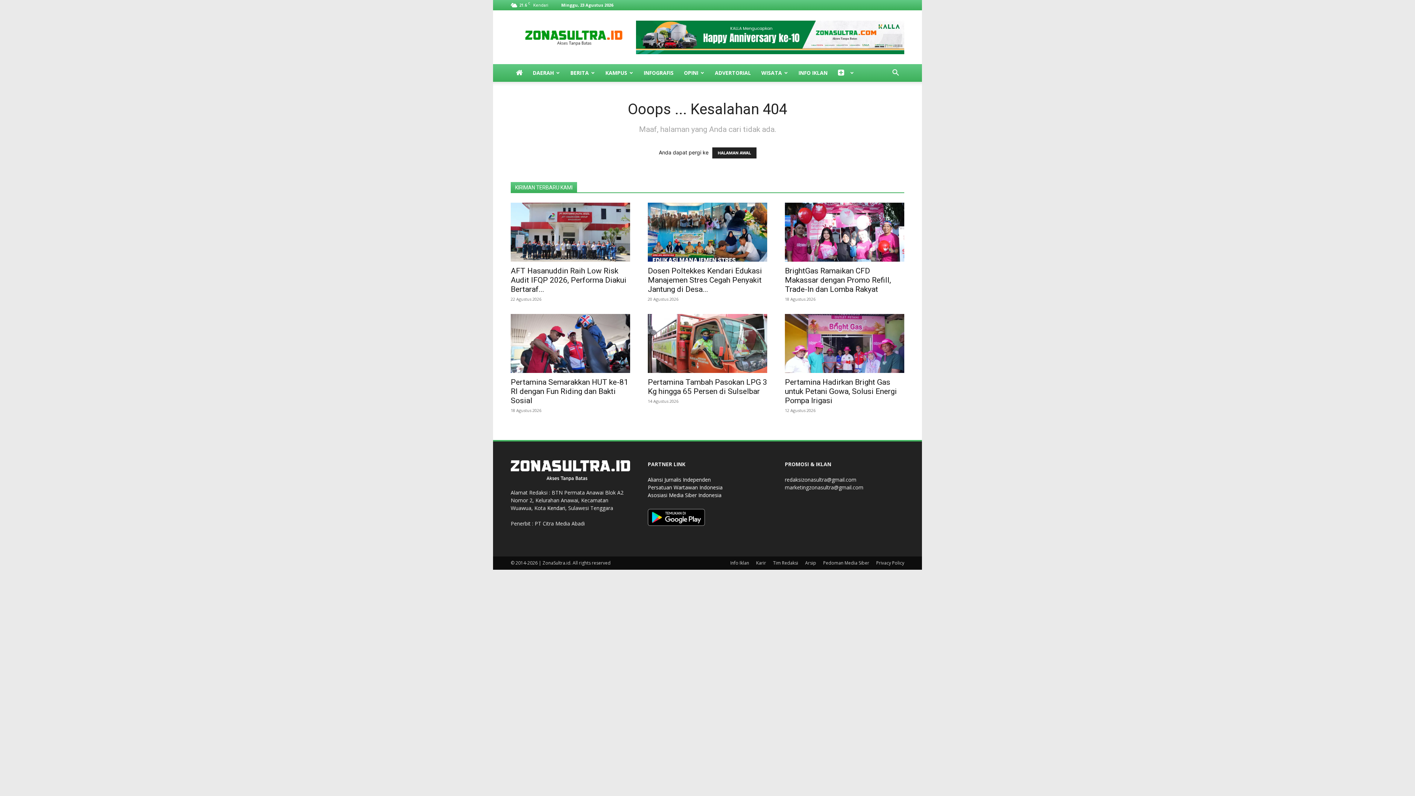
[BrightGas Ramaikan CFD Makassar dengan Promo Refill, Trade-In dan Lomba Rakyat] (844, 232)
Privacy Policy (890, 563)
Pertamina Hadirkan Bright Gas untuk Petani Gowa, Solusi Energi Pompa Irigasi (841, 391)
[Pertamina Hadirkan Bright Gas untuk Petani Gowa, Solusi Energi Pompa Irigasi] (844, 343)
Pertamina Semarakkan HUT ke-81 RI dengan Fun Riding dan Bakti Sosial (569, 391)
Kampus (616, 72)
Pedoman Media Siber (846, 563)
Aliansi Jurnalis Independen (679, 479)
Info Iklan (813, 72)
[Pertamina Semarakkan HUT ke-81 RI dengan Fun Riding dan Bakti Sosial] (570, 343)
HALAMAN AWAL (734, 153)
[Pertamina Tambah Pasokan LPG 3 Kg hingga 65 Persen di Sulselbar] (707, 343)
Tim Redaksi (785, 563)
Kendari (556, 508)
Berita (579, 72)
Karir (761, 563)
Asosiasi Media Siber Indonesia (685, 495)
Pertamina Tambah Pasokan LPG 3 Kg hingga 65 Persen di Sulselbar (707, 387)
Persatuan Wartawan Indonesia (685, 487)
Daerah (543, 72)
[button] (895, 73)
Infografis (659, 72)
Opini (691, 72)
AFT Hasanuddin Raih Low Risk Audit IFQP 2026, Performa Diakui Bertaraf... (568, 280)
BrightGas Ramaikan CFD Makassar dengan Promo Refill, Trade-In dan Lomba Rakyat (838, 280)
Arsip (810, 563)
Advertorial (733, 72)
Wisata (771, 72)
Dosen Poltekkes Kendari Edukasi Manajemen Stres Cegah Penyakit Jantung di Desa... (705, 280)
